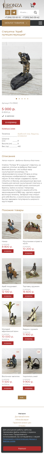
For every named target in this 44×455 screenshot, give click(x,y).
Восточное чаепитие (11, 376)
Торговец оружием (31, 286)
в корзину (11, 122)
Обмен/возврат (22, 420)
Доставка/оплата (22, 417)
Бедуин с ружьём (30, 329)
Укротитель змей (30, 376)
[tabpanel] (22, 68)
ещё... (22, 397)
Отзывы (22, 426)
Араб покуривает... (10, 286)
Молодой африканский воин (10, 330)
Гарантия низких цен (22, 423)
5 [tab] (27, 98)
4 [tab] (24, 98)
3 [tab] (22, 98)
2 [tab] (19, 98)
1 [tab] (16, 98)
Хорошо (22, 448)
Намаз (4, 241)
